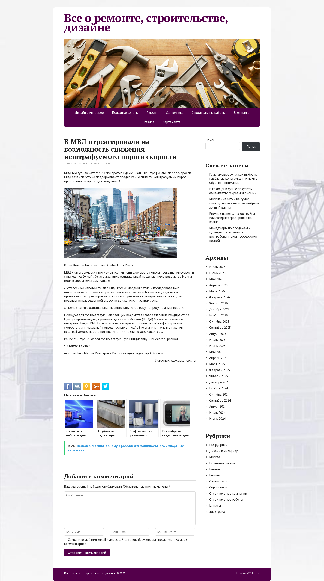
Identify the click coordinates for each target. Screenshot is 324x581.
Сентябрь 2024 (220, 400)
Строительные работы (208, 113)
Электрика (241, 113)
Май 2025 (216, 352)
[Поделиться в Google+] (96, 386)
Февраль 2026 (219, 297)
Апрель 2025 (218, 358)
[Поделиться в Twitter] (105, 386)
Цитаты (215, 505)
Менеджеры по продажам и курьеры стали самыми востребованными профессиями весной (233, 234)
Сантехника (174, 113)
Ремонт (152, 113)
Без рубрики (218, 445)
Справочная (218, 487)
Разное (149, 122)
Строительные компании (228, 493)
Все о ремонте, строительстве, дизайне (146, 22)
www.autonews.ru (183, 360)
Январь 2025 (218, 376)
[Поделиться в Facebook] (68, 386)
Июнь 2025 (217, 346)
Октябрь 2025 (219, 321)
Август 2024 (217, 406)
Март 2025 (217, 364)
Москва (214, 457)
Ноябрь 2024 (218, 388)
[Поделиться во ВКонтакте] (77, 386)
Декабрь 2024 (219, 382)
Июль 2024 (217, 413)
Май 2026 (216, 279)
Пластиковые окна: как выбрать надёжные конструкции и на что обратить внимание (233, 178)
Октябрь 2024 (219, 394)
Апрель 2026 (218, 285)
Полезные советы (125, 113)
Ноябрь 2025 (218, 315)
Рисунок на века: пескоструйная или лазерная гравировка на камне (232, 218)
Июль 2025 (217, 340)
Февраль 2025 (219, 370)
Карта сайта (171, 122)
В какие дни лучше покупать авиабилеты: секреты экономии (232, 191)
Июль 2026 (217, 267)
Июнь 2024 (217, 418)
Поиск (210, 140)
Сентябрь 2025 (220, 327)
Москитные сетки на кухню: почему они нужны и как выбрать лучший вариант (234, 203)
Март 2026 (217, 291)
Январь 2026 (218, 303)
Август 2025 (217, 334)
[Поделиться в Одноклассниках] (86, 386)
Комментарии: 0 (100, 163)
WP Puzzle (253, 573)
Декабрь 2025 (219, 309)
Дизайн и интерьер (89, 113)
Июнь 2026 (217, 273)
